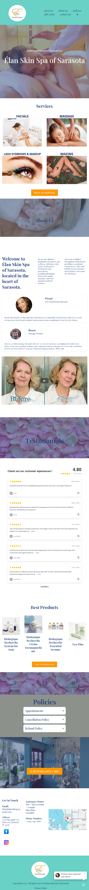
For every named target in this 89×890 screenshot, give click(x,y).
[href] (68, 819)
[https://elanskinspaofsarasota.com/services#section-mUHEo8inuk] (22, 132)
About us (63, 10)
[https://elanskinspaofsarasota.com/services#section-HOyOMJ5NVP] (67, 170)
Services (48, 10)
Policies (77, 10)
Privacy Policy (40, 888)
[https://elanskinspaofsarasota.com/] (18, 12)
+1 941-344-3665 (33, 821)
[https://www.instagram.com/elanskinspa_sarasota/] (6, 842)
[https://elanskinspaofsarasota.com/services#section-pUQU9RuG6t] (67, 132)
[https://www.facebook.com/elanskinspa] (6, 831)
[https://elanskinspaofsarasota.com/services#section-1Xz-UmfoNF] (22, 170)
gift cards (49, 14)
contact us (65, 14)
